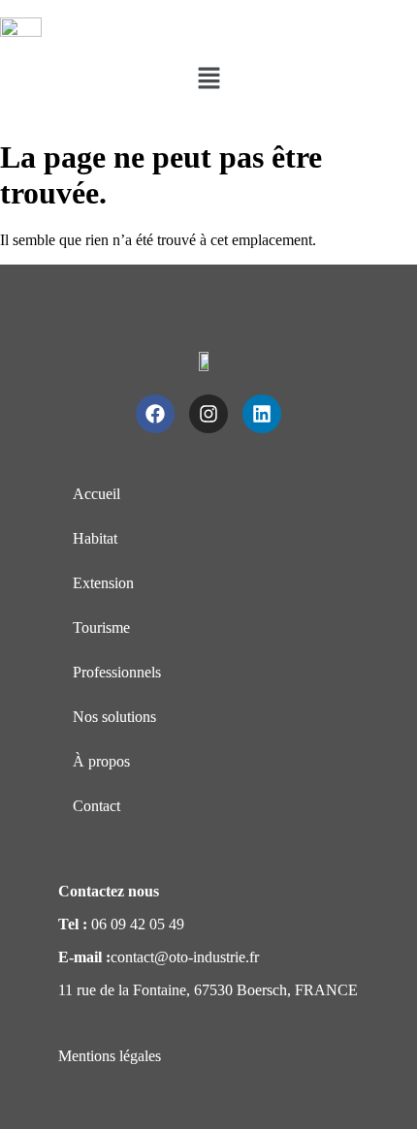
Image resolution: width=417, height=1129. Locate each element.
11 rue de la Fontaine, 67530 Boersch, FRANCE (208, 990)
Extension (103, 583)
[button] (208, 79)
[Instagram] (208, 413)
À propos (101, 761)
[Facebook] (155, 413)
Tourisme (101, 627)
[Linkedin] (261, 413)
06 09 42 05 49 (137, 924)
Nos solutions (114, 716)
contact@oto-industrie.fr (185, 957)
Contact (96, 806)
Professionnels (117, 672)
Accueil (96, 494)
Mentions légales (109, 1056)
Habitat (95, 538)
